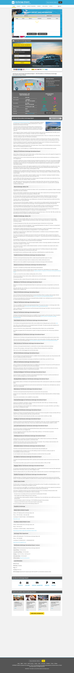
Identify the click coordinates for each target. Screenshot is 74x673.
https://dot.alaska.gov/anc (50, 86)
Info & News (45, 6)
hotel (57, 323)
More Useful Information (37, 613)
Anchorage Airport (23, 2)
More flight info (42, 33)
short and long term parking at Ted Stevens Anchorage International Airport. (44, 340)
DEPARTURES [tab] (49, 15)
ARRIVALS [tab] (26, 15)
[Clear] (29, 50)
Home (14, 6)
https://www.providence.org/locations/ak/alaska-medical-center (25, 530)
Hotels (50, 6)
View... (15, 608)
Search (22, 62)
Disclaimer (48, 663)
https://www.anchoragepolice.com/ (19, 542)
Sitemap (55, 663)
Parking (39, 6)
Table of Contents (55, 118)
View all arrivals (32, 33)
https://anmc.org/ (16, 518)
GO (60, 2)
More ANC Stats (49, 112)
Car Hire (23, 6)
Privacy (52, 663)
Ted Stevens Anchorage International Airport (21, 122)
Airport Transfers (31, 6)
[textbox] (22, 50)
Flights (18, 6)
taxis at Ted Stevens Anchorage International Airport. (43, 296)
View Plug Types (30, 113)
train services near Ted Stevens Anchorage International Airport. (36, 306)
